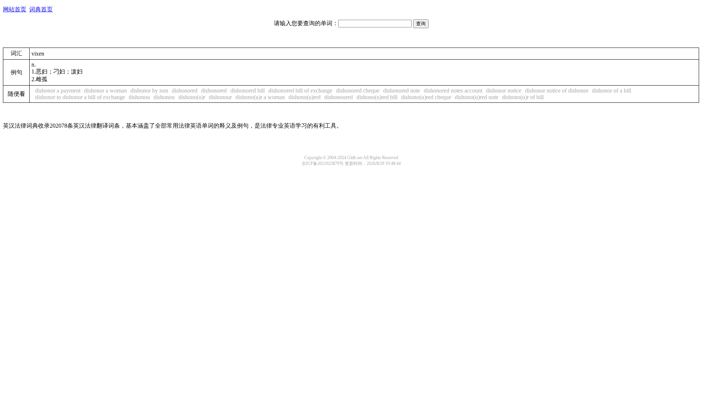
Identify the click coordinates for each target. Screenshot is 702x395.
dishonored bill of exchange (300, 90)
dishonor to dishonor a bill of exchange (80, 97)
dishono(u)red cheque (426, 97)
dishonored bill (247, 90)
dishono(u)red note (476, 97)
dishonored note (401, 90)
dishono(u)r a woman (260, 97)
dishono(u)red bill (376, 97)
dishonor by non (149, 90)
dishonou (139, 97)
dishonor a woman (105, 90)
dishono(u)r (191, 97)
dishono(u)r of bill (523, 97)
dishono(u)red (304, 97)
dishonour (220, 97)
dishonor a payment (57, 90)
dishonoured (338, 97)
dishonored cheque (358, 90)
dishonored (184, 90)
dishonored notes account (453, 90)
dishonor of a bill (611, 90)
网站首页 (14, 9)
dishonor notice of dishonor (556, 90)
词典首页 (41, 9)
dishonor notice (503, 90)
